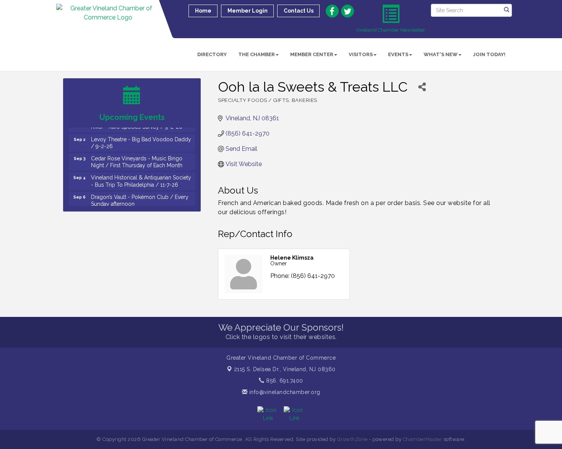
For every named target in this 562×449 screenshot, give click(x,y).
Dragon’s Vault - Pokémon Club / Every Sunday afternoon (139, 197)
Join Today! (489, 54)
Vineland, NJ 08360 (285, 369)
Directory (212, 54)
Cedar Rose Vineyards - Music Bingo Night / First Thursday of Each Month (136, 158)
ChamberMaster (422, 439)
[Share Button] (421, 86)
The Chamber (256, 54)
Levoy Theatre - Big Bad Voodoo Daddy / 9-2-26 (141, 139)
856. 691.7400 (284, 381)
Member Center (311, 54)
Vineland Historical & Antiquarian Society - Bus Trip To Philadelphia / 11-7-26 (141, 177)
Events (398, 54)
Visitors (361, 54)
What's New (441, 54)
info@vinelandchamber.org (283, 392)
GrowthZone (352, 439)
